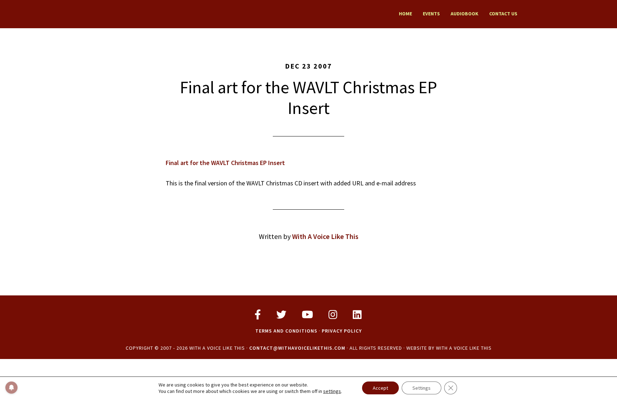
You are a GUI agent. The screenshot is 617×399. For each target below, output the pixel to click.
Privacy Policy (342, 331)
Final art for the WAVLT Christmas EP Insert (225, 163)
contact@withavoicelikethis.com (297, 348)
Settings (421, 388)
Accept (380, 388)
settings (332, 391)
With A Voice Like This (158, 13)
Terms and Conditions (286, 331)
